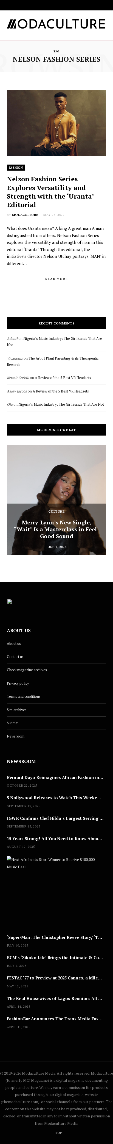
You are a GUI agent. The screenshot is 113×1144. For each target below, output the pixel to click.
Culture (56, 511)
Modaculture (25, 215)
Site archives (17, 709)
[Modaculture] (56, 25)
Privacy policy (18, 683)
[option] (56, 500)
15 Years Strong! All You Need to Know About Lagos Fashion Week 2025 (56, 838)
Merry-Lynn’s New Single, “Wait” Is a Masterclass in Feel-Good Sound (56, 529)
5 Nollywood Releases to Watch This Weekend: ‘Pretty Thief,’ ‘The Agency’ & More (56, 797)
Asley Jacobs (17, 391)
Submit (12, 723)
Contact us (15, 656)
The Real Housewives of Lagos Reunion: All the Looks (56, 998)
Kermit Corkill (18, 377)
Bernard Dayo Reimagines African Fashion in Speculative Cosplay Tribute (56, 777)
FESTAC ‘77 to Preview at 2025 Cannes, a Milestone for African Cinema (56, 978)
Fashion (16, 168)
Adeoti (12, 338)
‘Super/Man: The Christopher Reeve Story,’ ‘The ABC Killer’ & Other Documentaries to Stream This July (56, 937)
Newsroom (15, 736)
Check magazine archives (27, 669)
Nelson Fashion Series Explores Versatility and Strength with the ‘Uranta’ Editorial (50, 191)
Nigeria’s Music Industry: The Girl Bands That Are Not (61, 404)
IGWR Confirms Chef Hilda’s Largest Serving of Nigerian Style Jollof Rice (56, 818)
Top (58, 1133)
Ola (10, 404)
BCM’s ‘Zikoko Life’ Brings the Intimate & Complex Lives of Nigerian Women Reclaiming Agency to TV (56, 957)
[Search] (104, 5)
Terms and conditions (24, 696)
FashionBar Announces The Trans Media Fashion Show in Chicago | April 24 (56, 1018)
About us (14, 643)
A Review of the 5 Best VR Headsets (63, 377)
